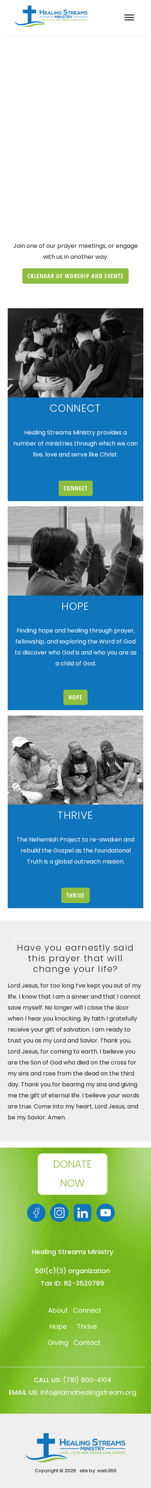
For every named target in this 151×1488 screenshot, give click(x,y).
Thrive (87, 1326)
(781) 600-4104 (87, 1379)
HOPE (75, 697)
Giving (58, 1342)
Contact (86, 1342)
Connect (87, 1310)
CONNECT (76, 488)
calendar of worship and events (75, 276)
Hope (58, 1326)
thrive (75, 895)
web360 (107, 1470)
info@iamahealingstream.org (88, 1392)
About (58, 1310)
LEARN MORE (75, 174)
